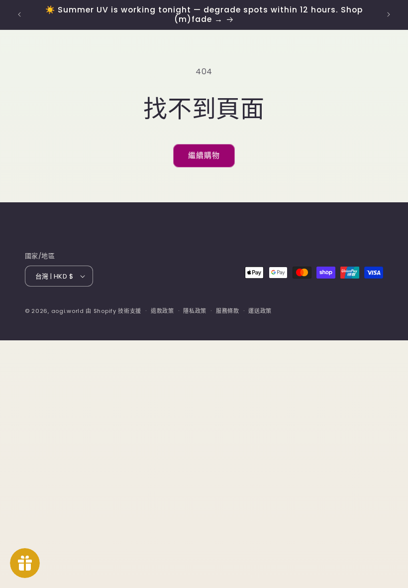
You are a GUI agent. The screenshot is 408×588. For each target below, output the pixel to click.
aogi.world (67, 311)
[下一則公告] (389, 14)
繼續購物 (204, 155)
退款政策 (162, 311)
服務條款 (227, 311)
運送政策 (260, 311)
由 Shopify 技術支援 (113, 311)
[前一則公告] (19, 14)
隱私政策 (194, 311)
